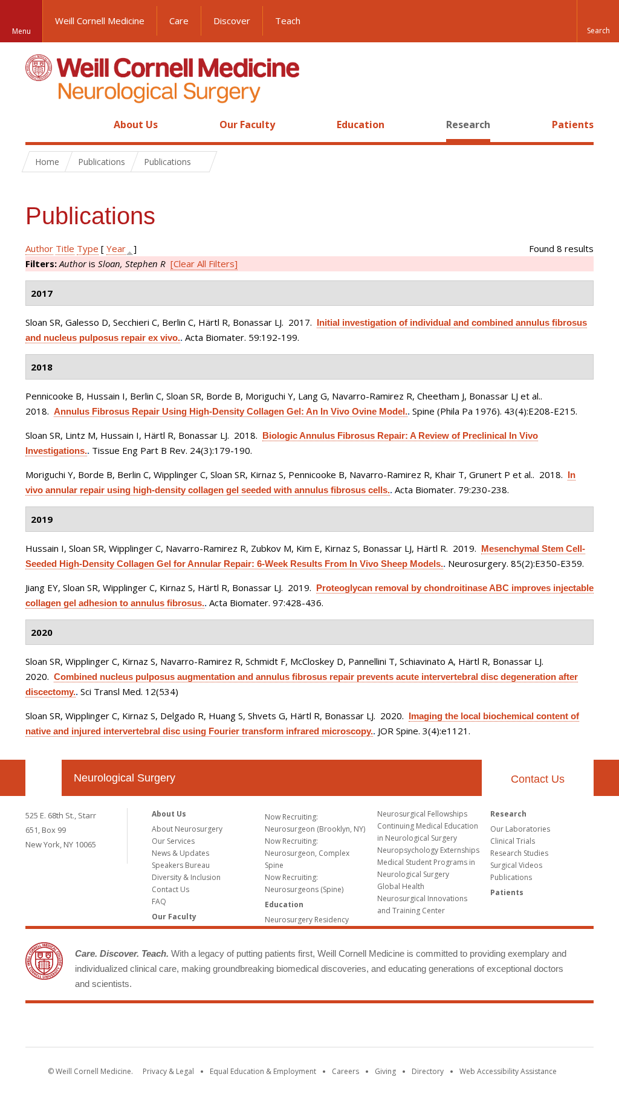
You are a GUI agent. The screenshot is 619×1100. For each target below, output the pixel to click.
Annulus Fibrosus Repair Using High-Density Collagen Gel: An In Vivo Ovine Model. (230, 411)
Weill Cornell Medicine (99, 21)
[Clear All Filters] (204, 263)
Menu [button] (21, 31)
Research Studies (519, 853)
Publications (511, 877)
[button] (598, 21)
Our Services (173, 841)
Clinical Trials (512, 841)
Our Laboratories (520, 829)
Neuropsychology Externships (428, 850)
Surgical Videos (516, 865)
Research (468, 124)
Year (116, 248)
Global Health (400, 886)
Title (65, 248)
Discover (231, 21)
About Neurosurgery (187, 829)
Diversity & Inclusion (186, 877)
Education (360, 124)
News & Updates (180, 853)
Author (39, 248)
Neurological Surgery (124, 778)
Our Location (43, 778)
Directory (428, 1071)
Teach (287, 21)
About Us (136, 124)
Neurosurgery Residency (307, 919)
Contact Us (538, 779)
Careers (345, 1071)
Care (179, 21)
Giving (385, 1071)
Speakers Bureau (181, 865)
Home (38, 124)
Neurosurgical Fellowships (422, 814)
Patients (573, 124)
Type (88, 248)
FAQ (159, 901)
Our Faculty (247, 124)
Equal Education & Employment (263, 1071)
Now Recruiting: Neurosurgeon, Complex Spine (307, 853)
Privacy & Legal (168, 1071)
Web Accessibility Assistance (508, 1071)
